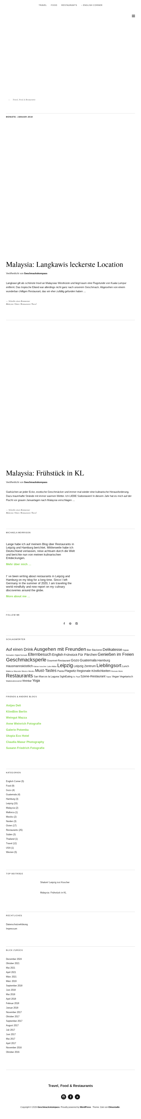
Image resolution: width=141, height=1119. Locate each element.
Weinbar (27, 680)
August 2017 (12, 1025)
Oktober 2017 (12, 1016)
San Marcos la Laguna (46, 676)
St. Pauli (76, 677)
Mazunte (17, 671)
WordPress (85, 1107)
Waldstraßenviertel (14, 681)
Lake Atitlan (52, 666)
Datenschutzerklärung (17, 924)
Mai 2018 (10, 994)
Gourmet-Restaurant (58, 660)
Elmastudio (114, 1107)
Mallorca (9, 671)
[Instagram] (77, 623)
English (57, 654)
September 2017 (14, 1021)
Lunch (125, 666)
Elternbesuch (39, 654)
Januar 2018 (12, 1007)
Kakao (36, 666)
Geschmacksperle (26, 659)
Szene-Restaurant (92, 676)
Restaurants (69, 5)
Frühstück (70, 654)
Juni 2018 (11, 990)
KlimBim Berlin (16, 711)
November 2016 (14, 1047)
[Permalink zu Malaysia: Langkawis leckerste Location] (70, 253)
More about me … (18, 596)
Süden (9, 834)
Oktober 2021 (12, 963)
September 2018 (14, 985)
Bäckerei (97, 650)
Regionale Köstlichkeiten (94, 671)
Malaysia (9, 304)
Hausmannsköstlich (19, 666)
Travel (43, 5)
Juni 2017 (11, 1034)
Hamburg (103, 660)
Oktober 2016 (12, 1052)
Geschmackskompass (35, 273)
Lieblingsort (108, 665)
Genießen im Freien (116, 654)
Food (54, 5)
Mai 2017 (10, 1039)
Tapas (108, 677)
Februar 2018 (12, 1003)
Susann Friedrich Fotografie (25, 748)
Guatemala (88, 660)
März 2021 (11, 976)
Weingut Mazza (16, 717)
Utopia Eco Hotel (17, 735)
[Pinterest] (70, 623)
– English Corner (91, 5)
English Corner (13, 781)
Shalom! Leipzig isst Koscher (54, 882)
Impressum (11, 928)
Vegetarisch (126, 676)
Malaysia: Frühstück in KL (45, 472)
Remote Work (117, 671)
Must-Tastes (46, 670)
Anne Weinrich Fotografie (23, 723)
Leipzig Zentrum (85, 666)
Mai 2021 (10, 967)
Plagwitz (70, 671)
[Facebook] (65, 623)
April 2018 (11, 999)
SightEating (66, 676)
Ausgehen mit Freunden (60, 649)
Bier (89, 650)
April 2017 (11, 1043)
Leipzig (65, 665)
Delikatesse (112, 649)
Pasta (60, 671)
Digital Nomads (21, 655)
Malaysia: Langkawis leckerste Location (64, 264)
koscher (43, 666)
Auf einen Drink (19, 649)
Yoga (36, 680)
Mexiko (31, 671)
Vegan (115, 676)
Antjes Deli (13, 705)
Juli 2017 (10, 1030)
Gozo (75, 660)
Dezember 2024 (14, 959)
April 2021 (11, 972)
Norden (9, 821)
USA (8, 848)
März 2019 (11, 981)
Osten (17, 304)
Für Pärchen (87, 654)
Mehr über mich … (18, 564)
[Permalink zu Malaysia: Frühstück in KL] (70, 461)
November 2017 (14, 1012)
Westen (10, 852)
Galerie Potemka (17, 729)
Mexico (25, 671)
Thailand (10, 839)
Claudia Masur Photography (25, 742)
